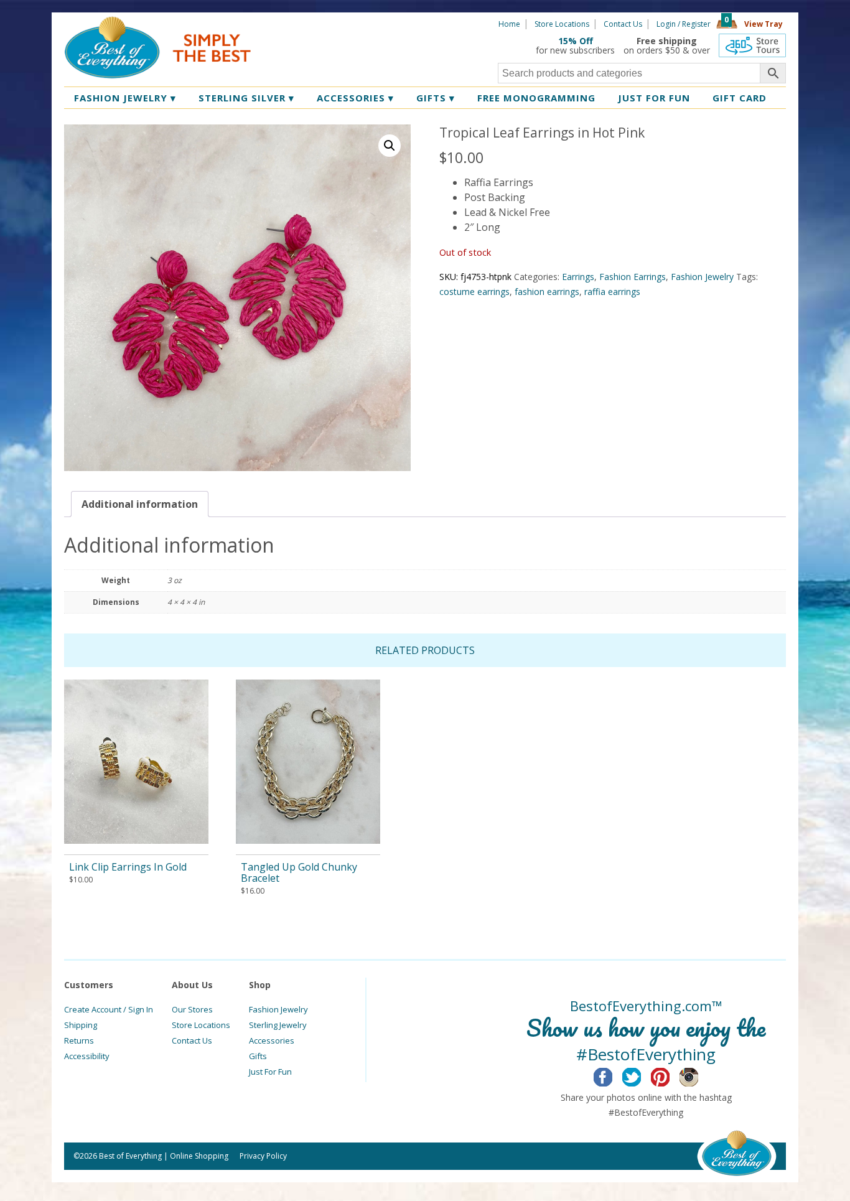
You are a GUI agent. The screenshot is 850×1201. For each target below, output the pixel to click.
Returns (79, 1040)
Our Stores (192, 1009)
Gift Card (739, 97)
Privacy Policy (263, 1156)
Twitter (641, 1075)
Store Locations (562, 24)
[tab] (139, 504)
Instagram (698, 1075)
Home (509, 24)
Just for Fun (654, 97)
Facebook (612, 1075)
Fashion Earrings (632, 277)
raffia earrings (612, 291)
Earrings (578, 277)
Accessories (355, 97)
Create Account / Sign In (108, 1009)
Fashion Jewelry (125, 97)
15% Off (575, 41)
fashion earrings (547, 291)
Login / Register (683, 24)
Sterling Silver (246, 97)
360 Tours (752, 45)
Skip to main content (299, 23)
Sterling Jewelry (278, 1024)
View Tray (763, 24)
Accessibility (87, 1056)
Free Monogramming (536, 97)
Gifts (435, 97)
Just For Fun (270, 1071)
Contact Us (623, 24)
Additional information (140, 504)
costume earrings (474, 291)
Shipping (80, 1024)
